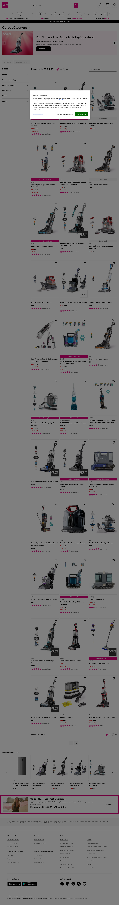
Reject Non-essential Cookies (65, 114)
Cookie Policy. (60, 100)
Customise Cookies (38, 114)
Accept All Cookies (81, 114)
